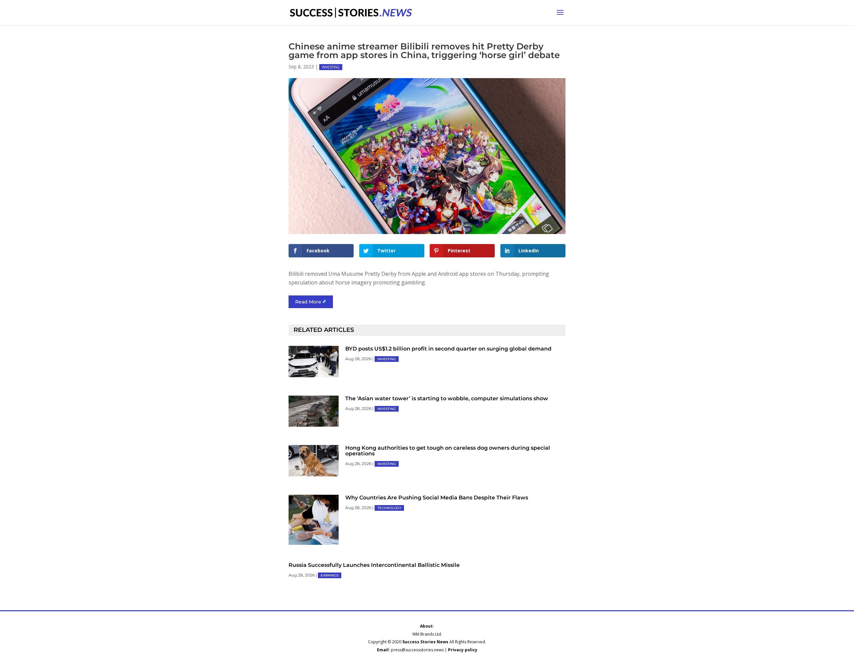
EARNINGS (330, 575)
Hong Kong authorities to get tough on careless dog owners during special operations (447, 451)
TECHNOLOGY (389, 508)
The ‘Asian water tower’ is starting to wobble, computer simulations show (446, 398)
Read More (308, 302)
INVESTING (331, 67)
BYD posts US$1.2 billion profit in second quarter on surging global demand (448, 349)
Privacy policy (462, 650)
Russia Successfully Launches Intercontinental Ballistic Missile (374, 565)
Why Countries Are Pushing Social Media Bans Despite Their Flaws (436, 497)
